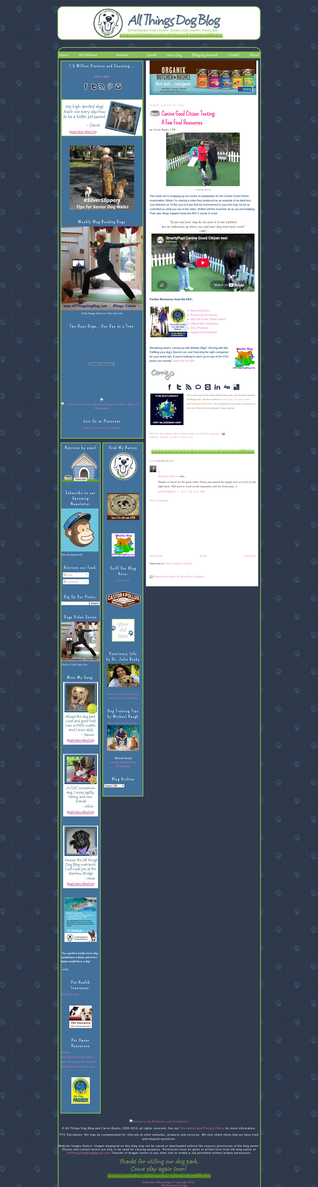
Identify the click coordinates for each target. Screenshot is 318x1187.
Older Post (250, 555)
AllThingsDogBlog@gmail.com (89, 1152)
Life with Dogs (227, 399)
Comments (72, 581)
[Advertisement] (177, 528)
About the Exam (200, 310)
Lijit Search (123, 580)
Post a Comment (159, 500)
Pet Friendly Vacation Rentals (78, 1066)
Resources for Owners (204, 315)
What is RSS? (102, 76)
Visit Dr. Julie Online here (123, 698)
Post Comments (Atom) (178, 563)
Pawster (65, 1052)
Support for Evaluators (203, 332)
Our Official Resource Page (77, 1057)
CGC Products (199, 327)
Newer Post (156, 555)
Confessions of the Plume (202, 404)
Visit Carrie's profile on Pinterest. (102, 427)
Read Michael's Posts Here (123, 723)
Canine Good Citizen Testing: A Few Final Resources (188, 118)
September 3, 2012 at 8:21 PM (181, 491)
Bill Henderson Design (174, 1185)
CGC (190, 437)
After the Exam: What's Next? (208, 319)
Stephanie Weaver (168, 476)
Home (203, 555)
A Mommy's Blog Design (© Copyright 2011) (168, 1182)
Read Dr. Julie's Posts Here (123, 694)
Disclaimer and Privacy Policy (202, 1128)
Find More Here (70, 994)
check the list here (183, 360)
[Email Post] (222, 433)
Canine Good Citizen (173, 437)
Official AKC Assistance (204, 323)
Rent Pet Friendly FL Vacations (79, 1061)
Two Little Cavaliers (242, 399)
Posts (69, 574)
